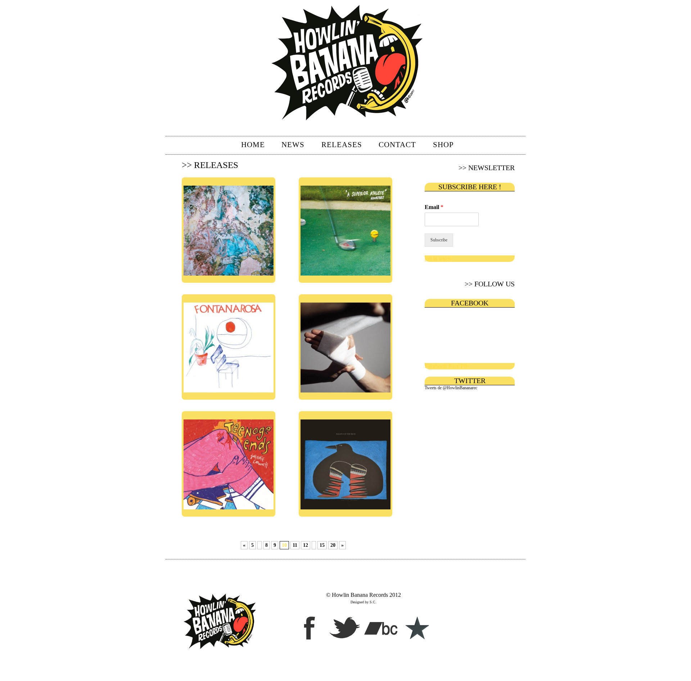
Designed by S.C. (363, 602)
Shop (443, 144)
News (292, 144)
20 (332, 545)
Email (434, 207)
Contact (397, 144)
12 (305, 545)
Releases (341, 144)
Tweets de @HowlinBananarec (451, 387)
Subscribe (438, 239)
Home (253, 144)
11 (295, 545)
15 (322, 545)
